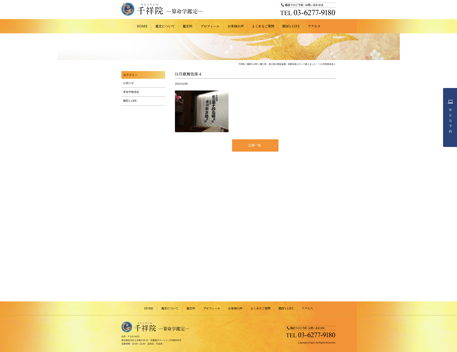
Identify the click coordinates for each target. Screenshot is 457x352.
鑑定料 (187, 26)
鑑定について (165, 26)
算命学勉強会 (131, 91)
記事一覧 (254, 145)
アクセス (314, 26)
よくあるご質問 (263, 26)
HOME (142, 26)
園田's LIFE (291, 26)
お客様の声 (236, 26)
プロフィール (210, 26)
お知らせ (128, 82)
